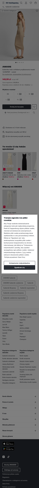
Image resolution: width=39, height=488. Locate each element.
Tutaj (24, 252)
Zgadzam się (19, 267)
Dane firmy (21, 257)
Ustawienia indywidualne (19, 263)
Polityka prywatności (11, 257)
